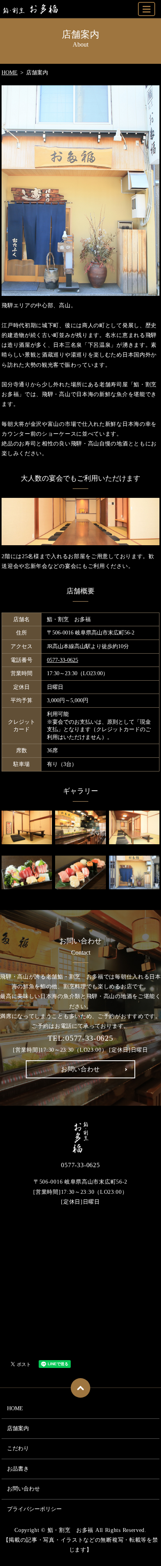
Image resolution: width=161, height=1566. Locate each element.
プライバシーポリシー (34, 1509)
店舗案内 (18, 1428)
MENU (146, 9)
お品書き (18, 1469)
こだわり (18, 1448)
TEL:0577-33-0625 (80, 1038)
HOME (10, 73)
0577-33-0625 (62, 660)
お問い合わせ (23, 1489)
